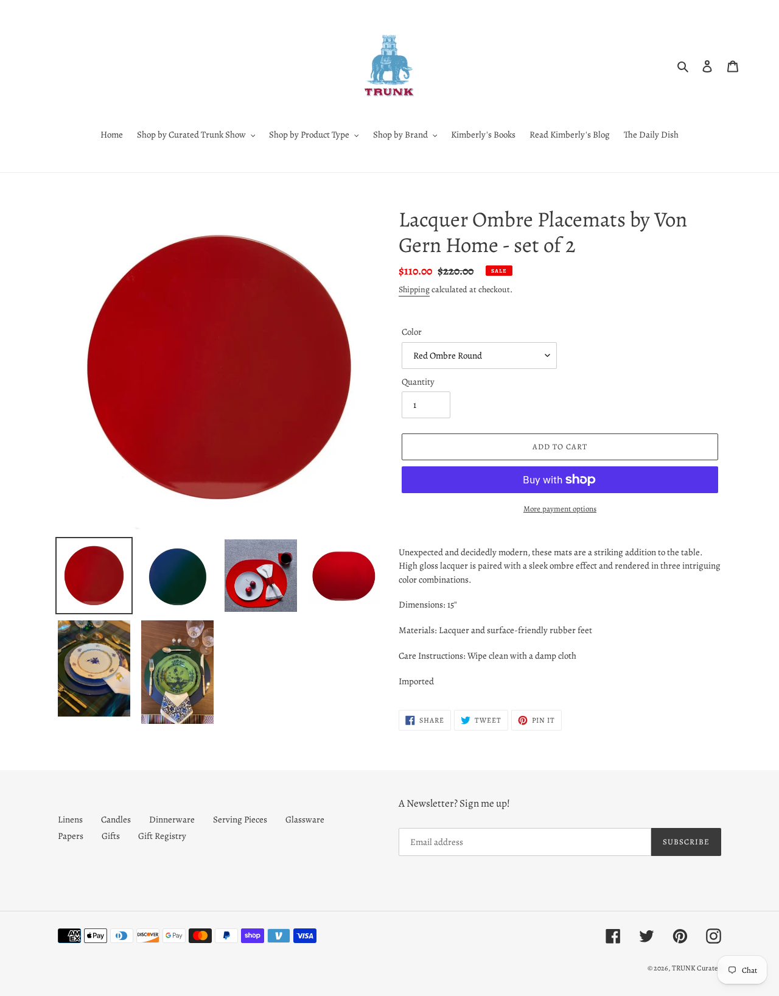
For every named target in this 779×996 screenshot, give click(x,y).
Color (412, 332)
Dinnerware (172, 819)
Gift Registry (162, 836)
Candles (116, 819)
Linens (70, 819)
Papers (70, 836)
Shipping (414, 289)
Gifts (111, 836)
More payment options (559, 508)
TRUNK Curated (696, 968)
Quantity (418, 382)
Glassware (304, 819)
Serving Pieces (240, 819)
